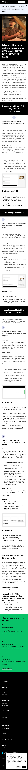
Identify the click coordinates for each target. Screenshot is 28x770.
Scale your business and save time (12, 93)
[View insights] (2, 641)
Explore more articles (7, 627)
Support (8, 589)
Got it (24, 766)
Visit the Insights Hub (7, 644)
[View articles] (2, 625)
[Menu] (26, 2)
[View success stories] (2, 656)
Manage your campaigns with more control (14, 96)
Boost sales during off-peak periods (12, 91)
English (4, 745)
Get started (21, 2)
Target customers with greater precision (14, 94)
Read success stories (7, 659)
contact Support (16, 581)
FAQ (9, 610)
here (20, 762)
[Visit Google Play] (6, 753)
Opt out (18, 766)
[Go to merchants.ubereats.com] (5, 2)
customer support (5, 9)
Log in (5, 196)
